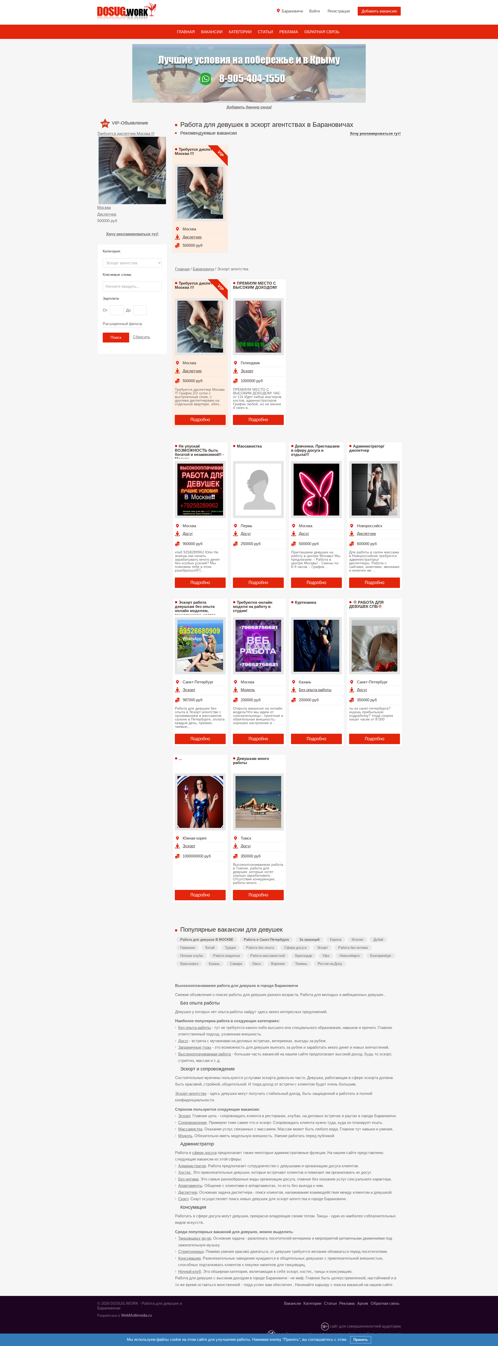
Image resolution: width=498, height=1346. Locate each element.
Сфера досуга (295, 948)
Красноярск (189, 964)
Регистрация (339, 11)
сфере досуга (204, 1152)
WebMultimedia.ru (136, 1315)
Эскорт (247, 371)
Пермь (246, 526)
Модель (248, 690)
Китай (210, 948)
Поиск (115, 337)
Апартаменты (190, 1185)
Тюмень (301, 964)
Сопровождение (192, 1122)
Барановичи (203, 269)
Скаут (183, 1199)
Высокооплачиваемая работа (204, 1054)
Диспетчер (106, 214)
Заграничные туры (194, 1047)
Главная (186, 32)
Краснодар (303, 956)
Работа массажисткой (267, 956)
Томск (246, 838)
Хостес (184, 1172)
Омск (256, 964)
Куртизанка (305, 602)
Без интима (188, 1179)
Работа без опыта (260, 948)
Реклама (288, 32)
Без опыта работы (315, 690)
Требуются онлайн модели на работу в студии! (252, 606)
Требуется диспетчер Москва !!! (125, 133)
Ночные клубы (191, 956)
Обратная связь (322, 32)
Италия (357, 940)
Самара (236, 964)
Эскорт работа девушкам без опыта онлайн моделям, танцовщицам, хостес (195, 608)
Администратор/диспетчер (366, 448)
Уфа (325, 956)
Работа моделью (226, 956)
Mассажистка (249, 446)
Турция (230, 948)
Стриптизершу (191, 1251)
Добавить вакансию (379, 11)
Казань (305, 682)
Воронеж (278, 964)
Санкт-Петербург (198, 682)
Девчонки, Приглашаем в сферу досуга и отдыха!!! (315, 450)
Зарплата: (111, 298)
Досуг (188, 533)
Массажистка (190, 1129)
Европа (335, 940)
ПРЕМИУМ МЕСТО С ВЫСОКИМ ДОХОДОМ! (255, 285)
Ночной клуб (189, 1271)
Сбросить (141, 337)
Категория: (112, 251)
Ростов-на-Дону (330, 964)
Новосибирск (350, 956)
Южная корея (194, 838)
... (180, 758)
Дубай (378, 940)
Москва (104, 207)
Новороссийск (369, 526)
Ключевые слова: (117, 274)
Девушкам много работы (251, 760)
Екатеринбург (380, 956)
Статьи (265, 32)
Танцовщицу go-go (194, 1238)
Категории (240, 32)
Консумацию (189, 1258)
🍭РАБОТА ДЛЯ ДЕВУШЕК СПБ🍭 (366, 604)
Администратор (192, 1166)
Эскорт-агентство (190, 1093)
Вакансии (212, 32)
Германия (187, 948)
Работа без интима (353, 948)
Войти (314, 11)
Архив (362, 1303)
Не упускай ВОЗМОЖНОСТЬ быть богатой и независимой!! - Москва (199, 452)
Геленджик (250, 363)
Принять (361, 1340)
